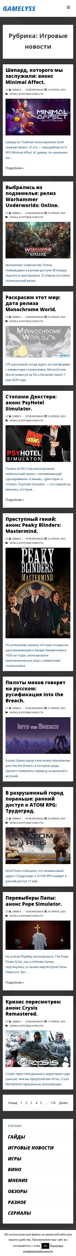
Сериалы (19, 1213)
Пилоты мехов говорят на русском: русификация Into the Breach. (35, 691)
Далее (63, 1103)
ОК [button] (45, 1246)
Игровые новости (32, 94)
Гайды (16, 1137)
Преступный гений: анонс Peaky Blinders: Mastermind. (33, 525)
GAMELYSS (19, 8)
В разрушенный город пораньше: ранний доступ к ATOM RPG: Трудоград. (34, 801)
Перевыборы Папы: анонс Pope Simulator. (34, 900)
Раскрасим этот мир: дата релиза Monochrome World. (33, 303)
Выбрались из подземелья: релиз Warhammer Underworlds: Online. (32, 196)
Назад (12, 1103)
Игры (14, 1158)
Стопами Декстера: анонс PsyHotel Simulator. (31, 402)
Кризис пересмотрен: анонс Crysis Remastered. (33, 1007)
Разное (17, 1202)
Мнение (18, 1180)
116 (53, 1103)
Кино (14, 1169)
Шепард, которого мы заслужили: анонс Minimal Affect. (34, 76)
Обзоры (17, 1191)
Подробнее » (15, 168)
